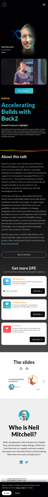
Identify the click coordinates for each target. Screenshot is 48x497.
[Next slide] (43, 381)
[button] (24, 72)
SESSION (5, 98)
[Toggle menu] (44, 4)
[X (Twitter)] (26, 462)
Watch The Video (24, 255)
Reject (17, 493)
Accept (6, 493)
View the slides (22, 91)
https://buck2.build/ (10, 243)
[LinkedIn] (21, 462)
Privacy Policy (20, 488)
